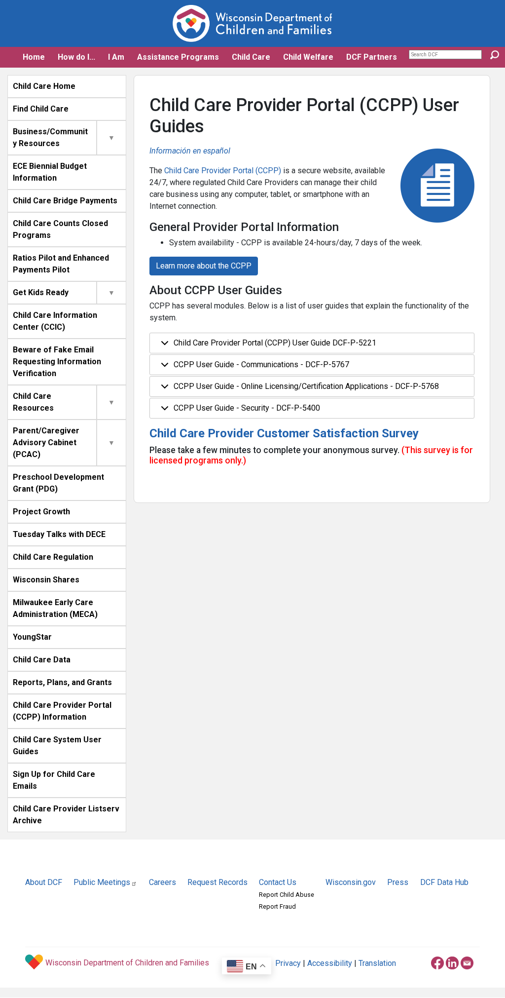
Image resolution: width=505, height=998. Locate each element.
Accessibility (329, 963)
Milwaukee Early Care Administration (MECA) (55, 608)
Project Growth (41, 511)
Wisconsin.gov (350, 882)
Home (34, 57)
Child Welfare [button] (308, 57)
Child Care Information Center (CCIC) (55, 321)
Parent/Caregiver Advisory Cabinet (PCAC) (46, 442)
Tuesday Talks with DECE (59, 534)
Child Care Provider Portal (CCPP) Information (62, 711)
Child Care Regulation (53, 557)
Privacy (288, 963)
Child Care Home (44, 86)
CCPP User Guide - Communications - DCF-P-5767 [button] (261, 364)
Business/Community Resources (50, 137)
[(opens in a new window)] (437, 961)
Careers (162, 882)
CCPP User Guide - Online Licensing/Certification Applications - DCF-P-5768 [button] (306, 386)
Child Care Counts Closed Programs (60, 229)
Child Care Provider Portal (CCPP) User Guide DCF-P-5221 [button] (275, 342)
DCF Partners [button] (371, 57)
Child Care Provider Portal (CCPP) (222, 170)
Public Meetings (101, 882)
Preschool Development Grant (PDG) (58, 483)
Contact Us (277, 882)
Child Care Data (42, 659)
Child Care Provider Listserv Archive (66, 814)
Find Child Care (41, 109)
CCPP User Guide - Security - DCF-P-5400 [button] (247, 408)
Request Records (217, 882)
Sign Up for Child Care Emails (54, 780)
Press (397, 882)
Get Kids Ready (41, 292)
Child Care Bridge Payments (65, 200)
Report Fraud (277, 906)
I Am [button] (116, 57)
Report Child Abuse (286, 894)
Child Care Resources (33, 402)
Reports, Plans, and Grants (62, 682)
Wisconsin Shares (46, 579)
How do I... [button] (76, 57)
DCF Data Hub (444, 882)
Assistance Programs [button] (178, 57)
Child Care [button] (251, 57)
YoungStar (32, 637)
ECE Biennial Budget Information (50, 172)
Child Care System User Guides (57, 745)
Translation (377, 963)
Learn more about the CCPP (204, 265)
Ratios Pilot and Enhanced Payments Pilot (61, 263)
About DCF (43, 882)
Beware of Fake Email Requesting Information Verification (57, 361)
